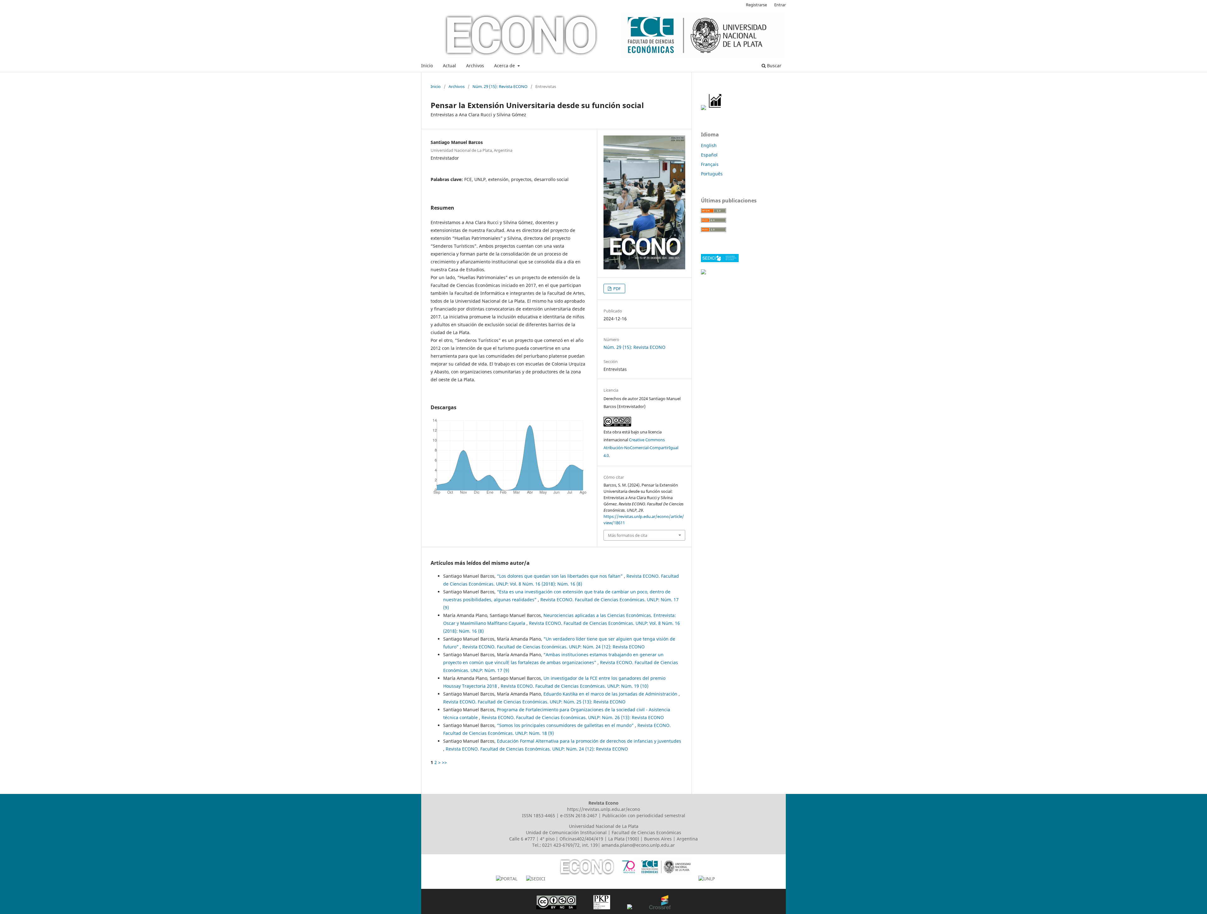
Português (712, 174)
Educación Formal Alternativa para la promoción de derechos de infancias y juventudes (589, 741)
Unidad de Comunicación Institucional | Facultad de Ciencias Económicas (603, 832)
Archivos (475, 66)
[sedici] (720, 260)
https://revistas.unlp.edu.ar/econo (603, 809)
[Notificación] (703, 108)
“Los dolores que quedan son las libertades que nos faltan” (560, 576)
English (709, 145)
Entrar (780, 5)
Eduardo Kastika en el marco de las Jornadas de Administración (611, 694)
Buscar (773, 66)
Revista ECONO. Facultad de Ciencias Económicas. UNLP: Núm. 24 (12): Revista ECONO (553, 647)
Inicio (427, 66)
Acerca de (505, 66)
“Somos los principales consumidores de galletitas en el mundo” (566, 725)
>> (444, 762)
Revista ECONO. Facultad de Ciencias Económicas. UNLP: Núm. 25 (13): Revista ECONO (534, 702)
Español (709, 155)
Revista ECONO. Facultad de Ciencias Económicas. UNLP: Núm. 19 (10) (574, 686)
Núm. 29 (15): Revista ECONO (499, 86)
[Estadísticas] (715, 108)
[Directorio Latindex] (703, 273)
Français (710, 164)
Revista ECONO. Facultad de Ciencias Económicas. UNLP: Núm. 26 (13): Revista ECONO (573, 717)
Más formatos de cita (627, 535)
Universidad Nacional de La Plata (603, 826)
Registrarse (756, 5)
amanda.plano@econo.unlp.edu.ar (638, 845)
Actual (449, 66)
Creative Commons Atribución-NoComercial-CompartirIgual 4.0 (641, 447)
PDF (616, 288)
